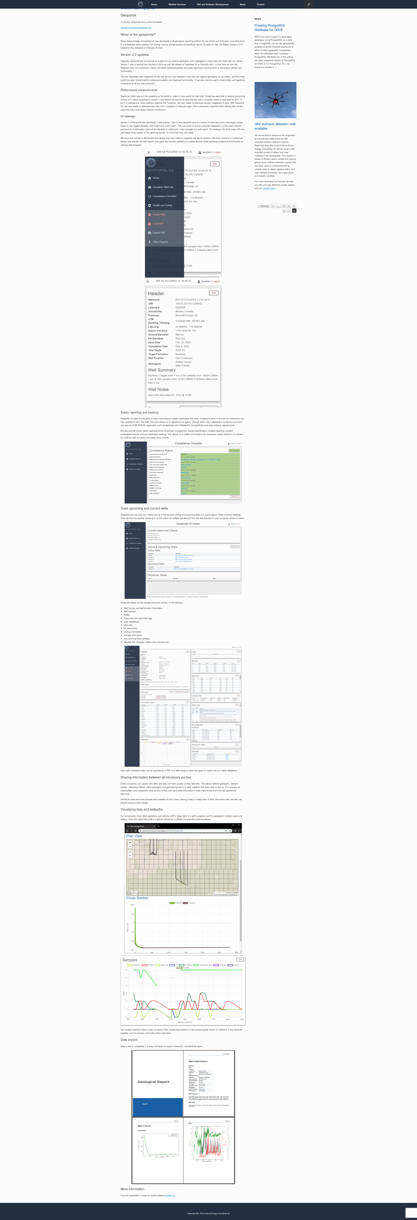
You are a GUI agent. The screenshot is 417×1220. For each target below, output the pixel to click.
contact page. (269, 188)
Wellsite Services (177, 4)
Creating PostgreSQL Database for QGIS (270, 27)
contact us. (170, 1195)
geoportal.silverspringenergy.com (136, 27)
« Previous (263, 206)
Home (154, 4)
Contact (260, 4)
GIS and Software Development (213, 4)
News (242, 4)
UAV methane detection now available (275, 126)
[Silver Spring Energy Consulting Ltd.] (140, 4)
